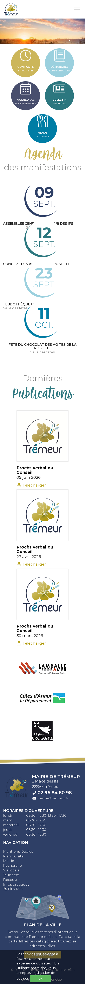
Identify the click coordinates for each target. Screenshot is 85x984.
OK (40, 978)
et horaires (25, 68)
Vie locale (11, 870)
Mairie (8, 861)
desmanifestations (25, 101)
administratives (59, 68)
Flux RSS (14, 889)
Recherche (12, 866)
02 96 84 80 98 (55, 792)
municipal (59, 101)
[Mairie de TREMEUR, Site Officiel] (11, 9)
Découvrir (11, 880)
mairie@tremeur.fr (53, 798)
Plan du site (13, 856)
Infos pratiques (16, 884)
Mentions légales (18, 852)
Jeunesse (11, 875)
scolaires (42, 134)
